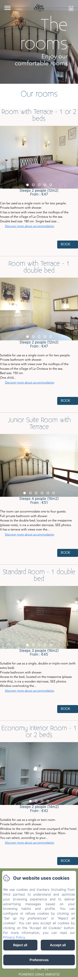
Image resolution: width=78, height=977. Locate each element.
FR (39, 969)
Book (65, 244)
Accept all (58, 945)
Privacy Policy (14, 937)
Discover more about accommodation (29, 226)
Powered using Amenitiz (39, 974)
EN (32, 969)
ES (46, 969)
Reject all (20, 945)
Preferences (39, 960)
